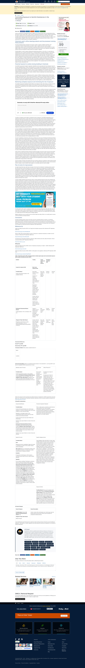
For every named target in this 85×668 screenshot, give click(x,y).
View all (53, 576)
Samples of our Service (62, 62)
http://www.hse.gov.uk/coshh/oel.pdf (22, 236)
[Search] (57, 1)
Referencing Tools (61, 103)
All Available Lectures (62, 72)
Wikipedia (39, 563)
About (63, 641)
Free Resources (51, 647)
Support (48, 1)
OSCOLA (44, 563)
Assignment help (37, 647)
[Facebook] (16, 639)
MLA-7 (24, 563)
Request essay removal (20, 599)
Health (22, 15)
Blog (49, 651)
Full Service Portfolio (62, 64)
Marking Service (61, 60)
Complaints (64, 645)
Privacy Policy (17, 663)
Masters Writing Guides (62, 106)
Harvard (28, 563)
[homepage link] (15, 15)
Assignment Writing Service (63, 59)
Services (23, 4)
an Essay (64, 54)
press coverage (46, 606)
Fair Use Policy (64, 643)
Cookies (38, 663)
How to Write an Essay (62, 100)
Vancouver (33, 563)
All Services (36, 649)
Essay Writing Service (38, 641)
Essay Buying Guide (51, 649)
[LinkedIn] (19, 639)
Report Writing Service (62, 57)
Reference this (19, 28)
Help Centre (64, 647)
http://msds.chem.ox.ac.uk (20, 241)
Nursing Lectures (61, 71)
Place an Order (65, 4)
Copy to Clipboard (19, 572)
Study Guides (50, 645)
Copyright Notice (32, 663)
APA (17, 563)
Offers (41, 4)
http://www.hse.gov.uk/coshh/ (20, 248)
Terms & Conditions (25, 663)
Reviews (27, 4)
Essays (18, 15)
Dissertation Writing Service (39, 643)
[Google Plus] (22, 639)
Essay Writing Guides (62, 104)
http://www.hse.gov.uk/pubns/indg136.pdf (23, 253)
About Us (32, 4)
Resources (37, 4)
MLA (20, 563)
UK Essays (18, 4)
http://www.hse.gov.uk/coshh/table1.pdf (22, 231)
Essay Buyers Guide (61, 101)
